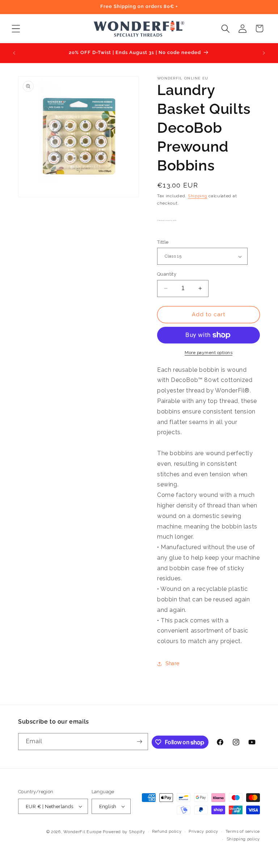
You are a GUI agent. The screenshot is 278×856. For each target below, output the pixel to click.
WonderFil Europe (82, 832)
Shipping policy (243, 839)
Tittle (162, 242)
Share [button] (172, 663)
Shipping (197, 195)
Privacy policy (203, 831)
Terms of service (243, 831)
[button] (15, 28)
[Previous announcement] (14, 53)
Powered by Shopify (124, 832)
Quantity (166, 274)
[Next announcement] (264, 53)
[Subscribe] (140, 741)
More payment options (208, 352)
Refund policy (166, 831)
